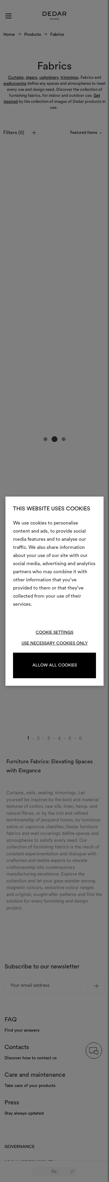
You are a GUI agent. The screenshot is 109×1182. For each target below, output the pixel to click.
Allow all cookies (54, 665)
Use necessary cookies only (54, 643)
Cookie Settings (54, 632)
